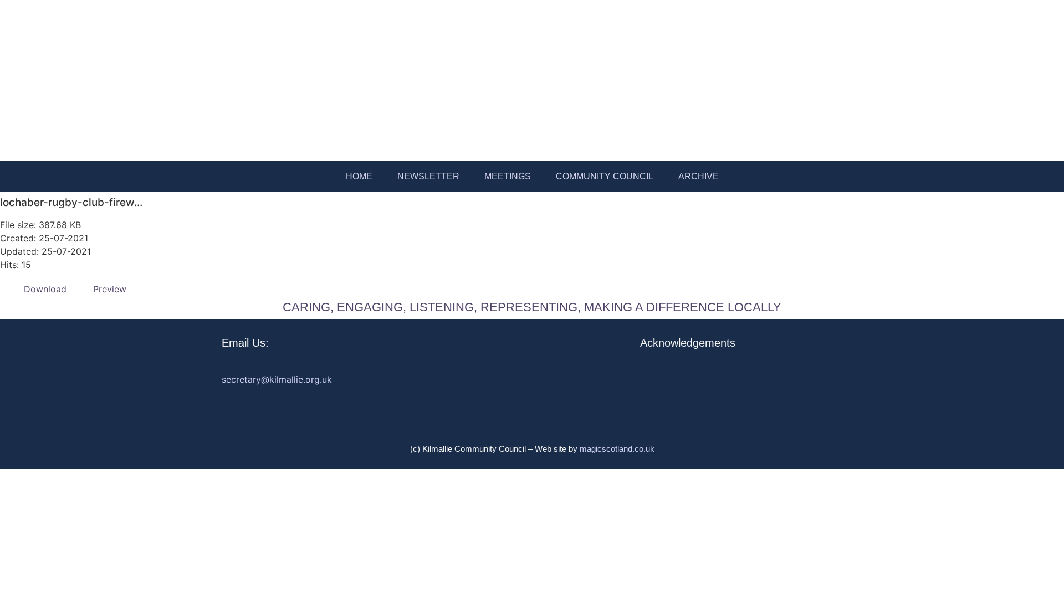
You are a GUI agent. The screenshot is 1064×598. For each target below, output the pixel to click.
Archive (698, 176)
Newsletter (428, 176)
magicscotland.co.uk (617, 448)
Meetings (507, 176)
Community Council (604, 176)
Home (359, 176)
